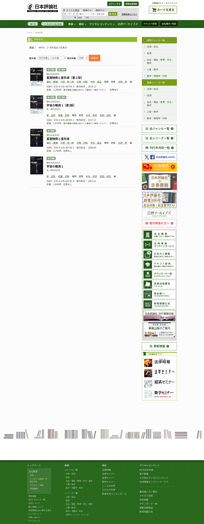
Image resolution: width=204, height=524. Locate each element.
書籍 (67, 465)
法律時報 (106, 469)
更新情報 (159, 346)
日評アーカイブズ (128, 24)
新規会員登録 (131, 3)
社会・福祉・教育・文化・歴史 (160, 61)
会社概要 (33, 471)
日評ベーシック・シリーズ (77, 514)
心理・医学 (152, 69)
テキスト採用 (146, 495)
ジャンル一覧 (71, 469)
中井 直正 (96, 81)
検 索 (114, 13)
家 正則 (51, 115)
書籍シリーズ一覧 (156, 82)
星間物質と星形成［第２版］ (65, 77)
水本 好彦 (91, 115)
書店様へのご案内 (148, 491)
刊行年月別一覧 (160, 147)
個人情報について (36, 506)
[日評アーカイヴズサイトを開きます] (159, 214)
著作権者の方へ (159, 223)
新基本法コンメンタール (114, 493)
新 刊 (33, 24)
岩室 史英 (63, 115)
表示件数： (72, 58)
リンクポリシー (35, 513)
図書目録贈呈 (146, 507)
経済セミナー (108, 477)
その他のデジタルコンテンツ (153, 477)
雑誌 (104, 465)
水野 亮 (122, 81)
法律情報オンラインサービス (153, 481)
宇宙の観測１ (55, 166)
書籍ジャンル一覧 (156, 40)
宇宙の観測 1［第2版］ (61, 105)
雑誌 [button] (81, 24)
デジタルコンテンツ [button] (101, 24)
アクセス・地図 (36, 485)
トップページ (33, 465)
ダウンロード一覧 (148, 503)
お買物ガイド (158, 3)
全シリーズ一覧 (159, 138)
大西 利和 (82, 81)
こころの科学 (108, 485)
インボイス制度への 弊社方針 (38, 480)
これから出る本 (53, 24)
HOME (29, 32)
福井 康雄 (52, 81)
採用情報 (34, 488)
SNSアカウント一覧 (36, 499)
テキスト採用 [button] (150, 23)
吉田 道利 (105, 115)
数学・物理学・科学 (157, 76)
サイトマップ (171, 3)
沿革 (32, 475)
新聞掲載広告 (146, 511)
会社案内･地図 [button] (169, 23)
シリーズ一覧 (71, 493)
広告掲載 (143, 499)
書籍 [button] (71, 24)
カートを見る (165, 9)
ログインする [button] (114, 3)
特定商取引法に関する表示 (39, 510)
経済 (149, 53)
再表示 (94, 57)
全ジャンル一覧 (159, 128)
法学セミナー (108, 473)
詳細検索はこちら (129, 14)
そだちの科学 (108, 489)
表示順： (33, 58)
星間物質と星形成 (58, 139)
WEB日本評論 (146, 469)
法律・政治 (152, 46)
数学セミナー (108, 481)
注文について (34, 503)
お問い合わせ (34, 517)
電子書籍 (143, 473)
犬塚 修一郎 (67, 81)
